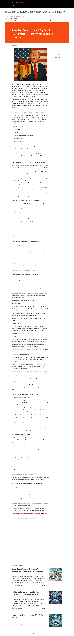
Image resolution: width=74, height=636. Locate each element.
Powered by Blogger (37, 633)
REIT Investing (57, 56)
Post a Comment (18, 585)
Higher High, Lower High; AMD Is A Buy (28, 615)
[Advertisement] (19, 553)
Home (13, 5)
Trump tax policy (57, 57)
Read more (43, 585)
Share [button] (56, 49)
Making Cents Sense (18, 3)
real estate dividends (58, 54)
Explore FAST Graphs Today (11, 18)
